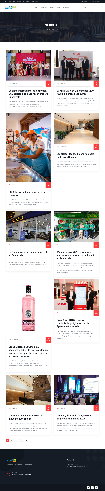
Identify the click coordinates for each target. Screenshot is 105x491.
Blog (58, 7)
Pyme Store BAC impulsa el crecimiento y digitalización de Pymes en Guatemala (73, 323)
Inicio (35, 7)
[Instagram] (96, 487)
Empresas (44, 7)
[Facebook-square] (92, 487)
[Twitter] (88, 487)
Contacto (66, 7)
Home (48, 29)
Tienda (52, 7)
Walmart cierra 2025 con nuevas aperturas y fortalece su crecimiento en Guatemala (76, 255)
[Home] (10, 7)
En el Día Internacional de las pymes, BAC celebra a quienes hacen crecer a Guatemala (28, 93)
